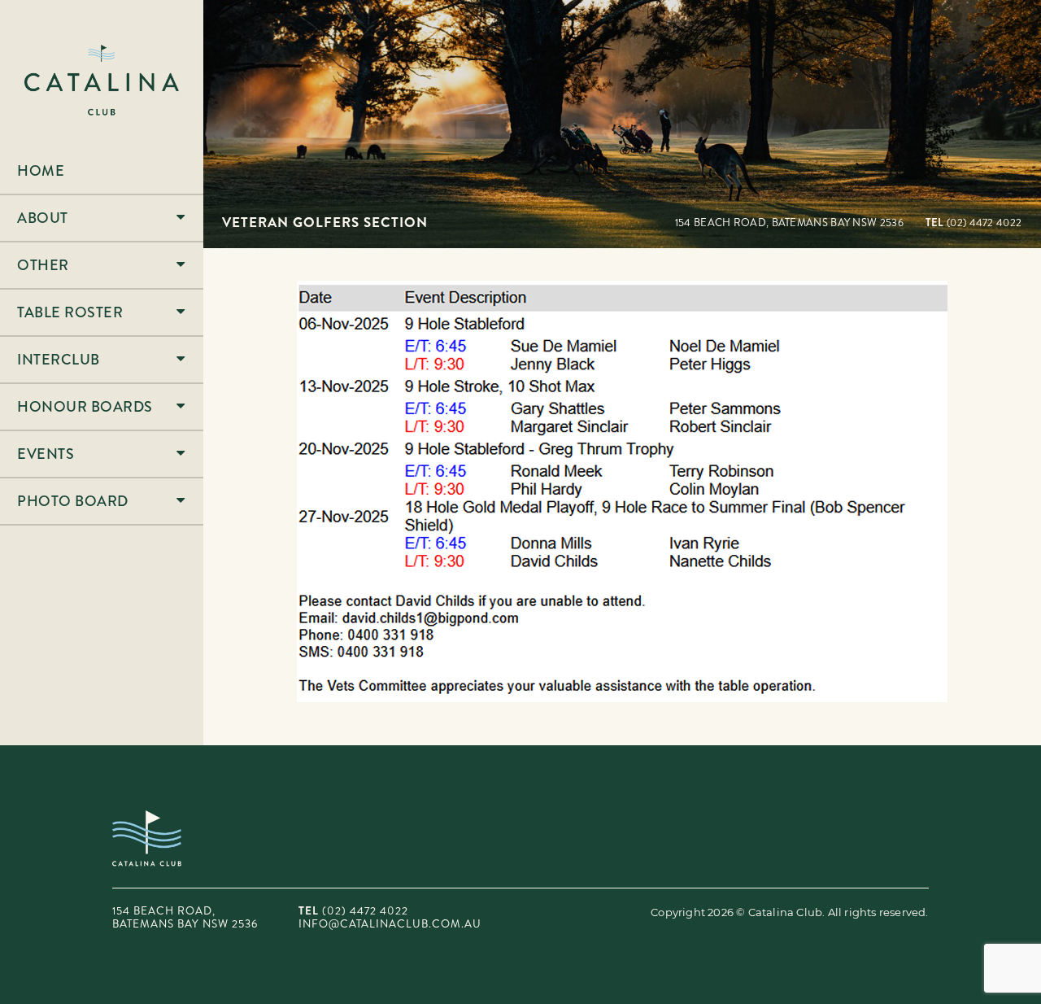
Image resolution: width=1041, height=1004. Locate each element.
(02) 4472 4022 (973, 222)
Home (40, 171)
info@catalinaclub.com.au (389, 924)
